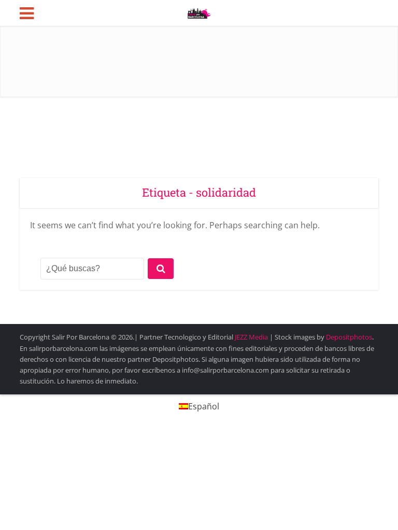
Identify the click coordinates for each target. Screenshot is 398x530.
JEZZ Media (252, 337)
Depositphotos (349, 337)
